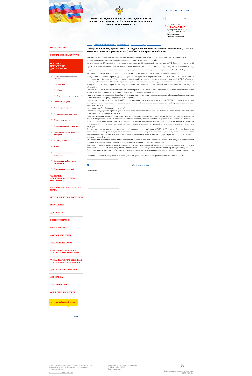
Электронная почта (114, 369)
